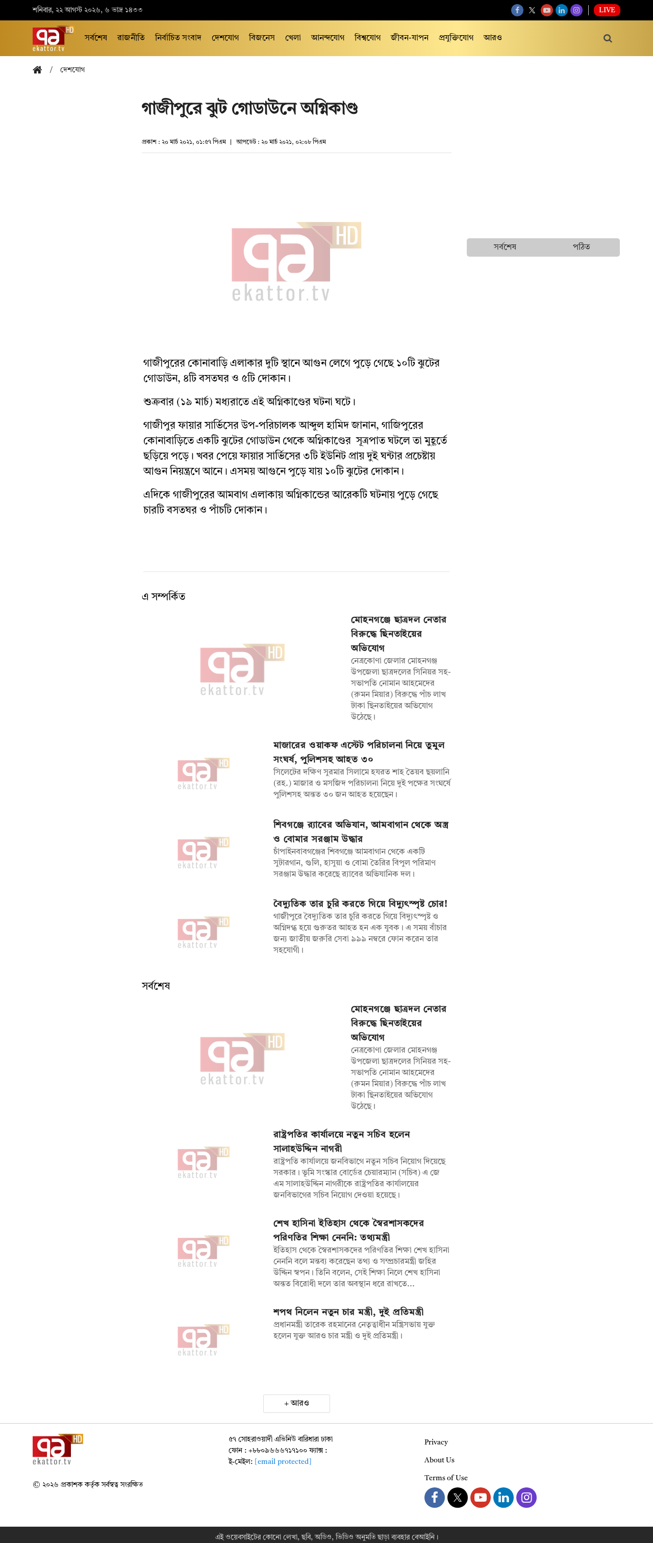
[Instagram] (576, 10)
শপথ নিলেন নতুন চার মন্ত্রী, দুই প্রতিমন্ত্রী (348, 1312)
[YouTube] (547, 10)
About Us (439, 1460)
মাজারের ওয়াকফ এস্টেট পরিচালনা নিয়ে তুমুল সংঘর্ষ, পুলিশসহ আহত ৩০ (358, 752)
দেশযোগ (225, 38)
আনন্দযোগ (327, 38)
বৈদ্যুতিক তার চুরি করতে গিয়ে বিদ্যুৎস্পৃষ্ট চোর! (360, 904)
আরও (493, 38)
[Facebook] (517, 10)
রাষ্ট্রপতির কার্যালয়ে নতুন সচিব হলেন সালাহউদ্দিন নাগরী (341, 1142)
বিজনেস (262, 38)
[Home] (41, 70)
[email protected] (283, 1461)
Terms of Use (446, 1478)
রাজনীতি (131, 38)
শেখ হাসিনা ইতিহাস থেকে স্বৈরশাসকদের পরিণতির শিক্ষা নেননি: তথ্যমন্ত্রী (348, 1230)
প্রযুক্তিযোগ (456, 38)
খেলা (293, 38)
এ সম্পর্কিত (163, 597)
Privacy (436, 1442)
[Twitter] (532, 10)
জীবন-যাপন (410, 38)
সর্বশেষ (96, 38)
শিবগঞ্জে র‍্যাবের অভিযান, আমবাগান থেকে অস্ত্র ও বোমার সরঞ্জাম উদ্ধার (360, 832)
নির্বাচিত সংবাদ (178, 38)
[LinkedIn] (562, 10)
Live (607, 10)
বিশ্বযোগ (368, 38)
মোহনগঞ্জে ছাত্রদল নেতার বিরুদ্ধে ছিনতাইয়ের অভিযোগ (399, 634)
